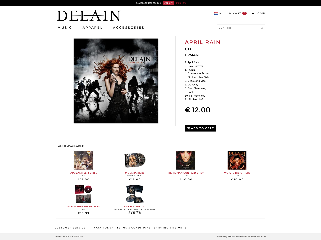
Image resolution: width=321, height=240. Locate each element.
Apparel (92, 28)
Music (64, 28)
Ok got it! (168, 3)
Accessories (129, 28)
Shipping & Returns (170, 227)
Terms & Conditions (134, 227)
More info (181, 3)
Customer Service (70, 227)
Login (260, 13)
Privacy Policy (101, 227)
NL (221, 13)
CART (239, 13)
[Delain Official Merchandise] (88, 16)
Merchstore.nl (234, 236)
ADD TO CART (202, 128)
